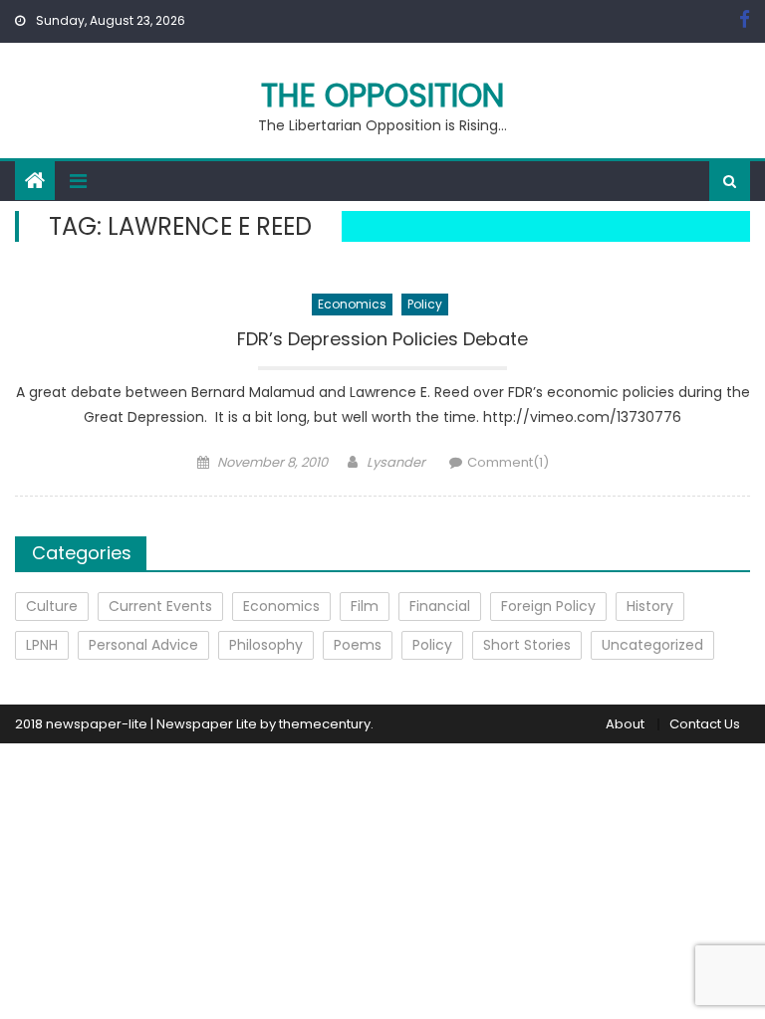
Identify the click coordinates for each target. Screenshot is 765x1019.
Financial (439, 606)
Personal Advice (143, 645)
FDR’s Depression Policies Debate (382, 339)
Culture (52, 606)
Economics (352, 304)
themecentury (325, 723)
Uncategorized (652, 645)
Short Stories (527, 645)
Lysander (396, 462)
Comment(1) (508, 462)
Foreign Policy (548, 606)
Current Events (160, 606)
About (625, 723)
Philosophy (266, 645)
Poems (358, 645)
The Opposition (382, 95)
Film (365, 606)
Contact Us (704, 723)
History (650, 606)
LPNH (42, 645)
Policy (424, 304)
